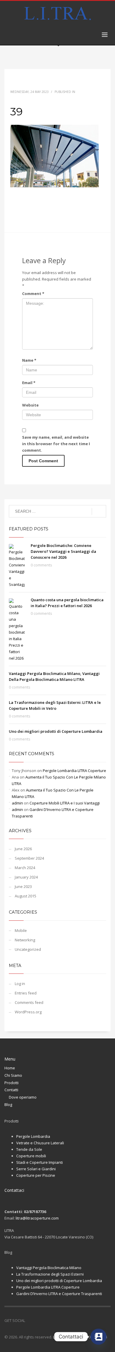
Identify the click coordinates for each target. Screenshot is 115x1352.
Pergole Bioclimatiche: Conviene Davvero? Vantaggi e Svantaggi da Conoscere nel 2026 (63, 551)
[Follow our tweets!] (38, 1320)
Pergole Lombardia (33, 1136)
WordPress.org (28, 1012)
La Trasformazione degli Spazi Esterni (50, 1274)
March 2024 (25, 867)
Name (29, 360)
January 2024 (26, 877)
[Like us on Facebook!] (29, 1320)
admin (17, 803)
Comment (33, 293)
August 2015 (25, 896)
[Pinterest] (47, 1320)
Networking (25, 940)
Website (30, 405)
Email (28, 382)
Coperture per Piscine (35, 1175)
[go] (99, 511)
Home (9, 1068)
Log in (20, 983)
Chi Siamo (13, 1075)
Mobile (21, 930)
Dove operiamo (23, 1097)
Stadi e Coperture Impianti (39, 1162)
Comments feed (29, 1002)
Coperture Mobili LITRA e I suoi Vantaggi (64, 803)
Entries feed (26, 993)
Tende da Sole (29, 1149)
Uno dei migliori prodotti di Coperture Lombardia (55, 731)
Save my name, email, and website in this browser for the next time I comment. (56, 444)
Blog (8, 1104)
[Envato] (56, 1320)
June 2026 (23, 848)
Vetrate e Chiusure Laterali (40, 1142)
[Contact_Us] (98, 1337)
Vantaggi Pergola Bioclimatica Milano (48, 1267)
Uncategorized (28, 949)
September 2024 (29, 858)
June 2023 (23, 886)
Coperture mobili (31, 1155)
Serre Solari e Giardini (36, 1168)
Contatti (11, 1089)
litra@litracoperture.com (37, 1218)
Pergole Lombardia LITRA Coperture (74, 770)
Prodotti (11, 1082)
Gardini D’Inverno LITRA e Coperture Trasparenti (59, 1293)
